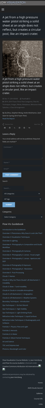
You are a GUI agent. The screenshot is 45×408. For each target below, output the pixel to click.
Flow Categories (27, 102)
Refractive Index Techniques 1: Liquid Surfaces (19, 316)
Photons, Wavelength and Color (14, 349)
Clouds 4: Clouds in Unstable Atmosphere (17, 290)
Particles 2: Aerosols (9, 330)
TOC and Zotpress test (10, 345)
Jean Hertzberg (16, 377)
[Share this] (9, 128)
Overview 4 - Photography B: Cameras (16, 251)
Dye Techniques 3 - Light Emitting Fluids (17, 313)
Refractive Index (36, 104)
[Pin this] (24, 128)
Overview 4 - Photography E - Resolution (17, 269)
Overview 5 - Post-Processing (13, 272)
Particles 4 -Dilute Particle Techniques (16, 338)
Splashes (5, 107)
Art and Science (8, 341)
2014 (6, 102)
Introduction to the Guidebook (14, 229)
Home (40, 383)
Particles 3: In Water (9, 334)
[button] (3, 9)
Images (13, 104)
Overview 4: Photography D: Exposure (16, 265)
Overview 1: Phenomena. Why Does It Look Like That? (22, 233)
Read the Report (8, 118)
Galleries (39, 393)
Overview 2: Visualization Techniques (16, 237)
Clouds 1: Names (8, 276)
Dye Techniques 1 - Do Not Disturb (15, 305)
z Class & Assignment (17, 107)
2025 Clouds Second (35, 388)
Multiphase (26, 104)
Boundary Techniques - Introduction (16, 301)
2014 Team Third (15, 102)
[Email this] (4, 128)
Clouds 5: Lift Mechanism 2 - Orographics (17, 294)
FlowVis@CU (26, 99)
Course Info (38, 399)
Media (19, 104)
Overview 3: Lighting (10, 241)
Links (41, 404)
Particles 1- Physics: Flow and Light (15, 327)
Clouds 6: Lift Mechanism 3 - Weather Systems (19, 298)
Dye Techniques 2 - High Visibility (14, 309)
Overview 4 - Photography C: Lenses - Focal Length (21, 255)
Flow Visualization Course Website (15, 360)
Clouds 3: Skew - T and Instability (14, 286)
